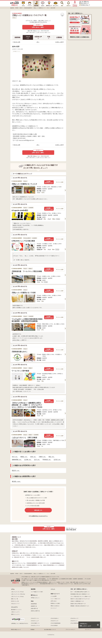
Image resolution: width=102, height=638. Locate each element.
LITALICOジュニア (35, 620)
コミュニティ (14, 607)
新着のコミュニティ (15, 614)
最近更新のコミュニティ (16, 609)
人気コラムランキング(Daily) (17, 596)
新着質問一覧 (34, 606)
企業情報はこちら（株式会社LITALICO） (20, 623)
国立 (51, 457)
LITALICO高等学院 (74, 623)
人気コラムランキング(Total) (17, 591)
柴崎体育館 (16, 459)
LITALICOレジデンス (35, 625)
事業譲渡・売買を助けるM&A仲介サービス (80, 606)
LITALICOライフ (74, 620)
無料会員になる (38, 510)
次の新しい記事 (59, 42)
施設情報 (33, 589)
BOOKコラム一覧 (15, 601)
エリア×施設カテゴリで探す (37, 591)
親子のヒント (34, 595)
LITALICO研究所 (54, 625)
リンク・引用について (55, 598)
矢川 (14, 457)
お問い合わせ (53, 601)
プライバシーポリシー (70, 629)
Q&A (32, 601)
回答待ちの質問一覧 (35, 611)
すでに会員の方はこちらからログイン (38, 516)
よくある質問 (53, 596)
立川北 (57, 459)
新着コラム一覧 (14, 598)
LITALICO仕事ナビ (54, 618)
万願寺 (42, 457)
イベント (53, 589)
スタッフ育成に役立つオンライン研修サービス (81, 596)
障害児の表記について (16, 629)
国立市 (15, 470)
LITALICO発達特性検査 (55, 623)
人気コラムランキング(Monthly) (18, 594)
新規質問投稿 (34, 603)
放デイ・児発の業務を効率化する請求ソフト (80, 591)
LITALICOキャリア (74, 618)
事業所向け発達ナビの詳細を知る (79, 37)
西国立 (23, 457)
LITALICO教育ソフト (35, 623)
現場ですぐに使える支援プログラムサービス (80, 598)
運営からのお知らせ (55, 605)
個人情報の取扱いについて (50, 629)
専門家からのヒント (35, 597)
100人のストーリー (15, 603)
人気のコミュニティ (15, 612)
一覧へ (37, 42)
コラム (13, 589)
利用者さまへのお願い (55, 603)
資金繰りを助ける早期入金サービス (78, 603)
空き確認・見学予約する (49, 182)
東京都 (16, 481)
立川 (36, 459)
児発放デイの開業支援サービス (77, 601)
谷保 (32, 457)
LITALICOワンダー (54, 620)
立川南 (27, 459)
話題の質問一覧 (34, 608)
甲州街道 (46, 459)
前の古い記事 (17, 42)
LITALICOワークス (35, 618)
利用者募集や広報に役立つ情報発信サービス (80, 594)
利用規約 (32, 629)
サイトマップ (53, 608)
